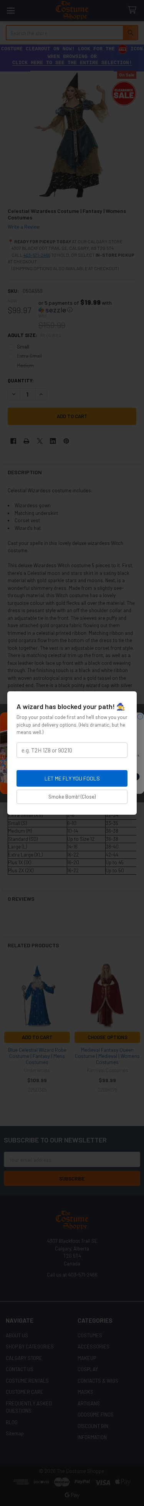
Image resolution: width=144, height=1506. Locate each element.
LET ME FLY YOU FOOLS (72, 778)
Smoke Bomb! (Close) (72, 797)
